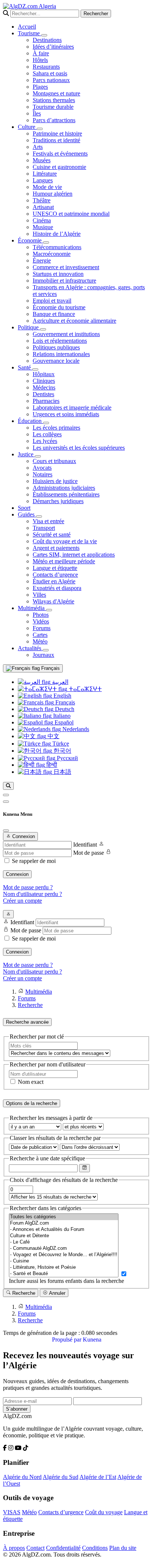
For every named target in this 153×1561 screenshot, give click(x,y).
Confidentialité (63, 1548)
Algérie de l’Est (97, 1477)
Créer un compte (22, 900)
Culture (27, 127)
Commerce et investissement (66, 267)
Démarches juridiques (58, 501)
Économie (30, 240)
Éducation (30, 421)
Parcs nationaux (51, 80)
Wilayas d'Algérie (53, 601)
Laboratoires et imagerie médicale (72, 407)
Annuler (56, 1293)
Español (63, 722)
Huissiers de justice (55, 481)
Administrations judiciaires (64, 488)
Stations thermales (54, 100)
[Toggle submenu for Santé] (35, 369)
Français (50, 668)
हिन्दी (51, 765)
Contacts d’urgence (55, 574)
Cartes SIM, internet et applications (74, 554)
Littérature (45, 173)
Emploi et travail (52, 300)
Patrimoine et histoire (57, 133)
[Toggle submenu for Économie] (46, 242)
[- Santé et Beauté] (63, 1274)
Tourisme (29, 33)
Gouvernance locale (56, 361)
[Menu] (6, 795)
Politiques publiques (56, 347)
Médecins (44, 387)
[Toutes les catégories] (63, 1217)
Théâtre (42, 200)
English (61, 695)
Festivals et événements (60, 153)
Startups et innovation (58, 274)
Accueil (27, 26)
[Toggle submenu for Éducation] (46, 423)
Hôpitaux (44, 374)
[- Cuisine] (63, 1261)
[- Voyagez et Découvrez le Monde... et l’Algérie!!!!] (63, 1255)
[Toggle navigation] (6, 802)
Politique (29, 327)
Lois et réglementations (60, 341)
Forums (42, 628)
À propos (14, 1548)
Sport (24, 508)
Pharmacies (46, 401)
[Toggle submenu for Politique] (43, 329)
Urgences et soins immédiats (66, 414)
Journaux (43, 655)
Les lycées (45, 441)
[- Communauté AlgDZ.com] (63, 1248)
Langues (43, 180)
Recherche (23, 1293)
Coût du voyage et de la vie (65, 541)
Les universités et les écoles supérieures (79, 447)
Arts (38, 147)
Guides (27, 514)
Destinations (47, 40)
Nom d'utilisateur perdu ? (32, 894)
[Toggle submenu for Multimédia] (49, 610)
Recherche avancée (27, 1022)
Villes (39, 595)
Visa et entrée (48, 521)
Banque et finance (54, 314)
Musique (43, 227)
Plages (40, 87)
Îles (37, 113)
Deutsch (63, 709)
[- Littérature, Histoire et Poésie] (63, 1267)
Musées (42, 160)
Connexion (17, 874)
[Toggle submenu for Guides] (39, 516)
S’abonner (16, 1409)
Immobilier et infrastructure (64, 280)
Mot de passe (88, 853)
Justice (26, 454)
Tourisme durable (53, 107)
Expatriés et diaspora (57, 588)
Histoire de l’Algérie (57, 234)
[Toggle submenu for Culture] (40, 129)
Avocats (42, 468)
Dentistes (43, 394)
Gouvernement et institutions (66, 334)
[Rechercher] (8, 786)
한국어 (61, 750)
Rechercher (96, 13)
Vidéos (41, 621)
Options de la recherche (31, 1103)
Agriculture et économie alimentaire (74, 320)
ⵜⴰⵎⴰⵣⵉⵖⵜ (84, 689)
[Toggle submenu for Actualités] (46, 650)
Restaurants (46, 66)
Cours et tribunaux (54, 461)
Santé (25, 367)
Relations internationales (61, 354)
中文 (52, 736)
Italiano (61, 716)
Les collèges (47, 434)
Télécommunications (57, 247)
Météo (40, 641)
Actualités (30, 648)
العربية (59, 682)
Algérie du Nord (22, 1477)
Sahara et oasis (50, 73)
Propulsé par (67, 1339)
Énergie (42, 260)
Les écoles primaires (56, 427)
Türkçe (60, 743)
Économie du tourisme (59, 307)
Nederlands (75, 729)
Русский (66, 758)
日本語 (61, 772)
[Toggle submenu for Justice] (38, 456)
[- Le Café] (63, 1242)
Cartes (40, 635)
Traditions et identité (56, 140)
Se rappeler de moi (34, 861)
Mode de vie (47, 187)
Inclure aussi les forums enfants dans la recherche (66, 1281)
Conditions (95, 1548)
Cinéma (42, 220)
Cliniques (44, 381)
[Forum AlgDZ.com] (63, 1223)
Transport (44, 528)
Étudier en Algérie (54, 581)
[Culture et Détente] (63, 1236)
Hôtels (40, 60)
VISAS (11, 1512)
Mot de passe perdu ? (28, 887)
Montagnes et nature (56, 93)
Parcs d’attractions (54, 120)
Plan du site (122, 1548)
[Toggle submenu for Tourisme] (44, 35)
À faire (41, 53)
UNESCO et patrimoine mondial (71, 214)
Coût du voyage (104, 1512)
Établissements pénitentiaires (66, 494)
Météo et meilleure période (64, 561)
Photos (41, 615)
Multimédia (32, 608)
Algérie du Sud (60, 1477)
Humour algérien (52, 193)
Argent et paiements (56, 548)
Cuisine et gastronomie (59, 167)
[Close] (6, 831)
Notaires (42, 474)
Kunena (92, 1339)
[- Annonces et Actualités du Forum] (63, 1229)
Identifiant (85, 844)
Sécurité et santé (52, 534)
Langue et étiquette (55, 568)
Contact (35, 1548)
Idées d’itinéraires (53, 46)
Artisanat (43, 207)
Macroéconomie (52, 254)
